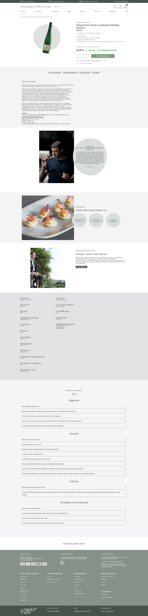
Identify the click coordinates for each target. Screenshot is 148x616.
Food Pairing (84, 72)
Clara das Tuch (24, 594)
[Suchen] (56, 6)
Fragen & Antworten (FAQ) (107, 576)
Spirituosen (55, 11)
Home (21, 16)
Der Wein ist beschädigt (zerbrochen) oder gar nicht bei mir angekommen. (45, 513)
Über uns (23, 11)
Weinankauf (23, 597)
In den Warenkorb (103, 56)
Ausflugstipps (104, 594)
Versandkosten (96, 61)
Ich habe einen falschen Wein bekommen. (35, 518)
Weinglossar (23, 600)
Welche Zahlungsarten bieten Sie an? (33, 487)
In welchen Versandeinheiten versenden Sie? (36, 459)
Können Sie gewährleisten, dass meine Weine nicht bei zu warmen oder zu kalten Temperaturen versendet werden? (58, 473)
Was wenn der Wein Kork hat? (31, 508)
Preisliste (103, 582)
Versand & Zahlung (79, 579)
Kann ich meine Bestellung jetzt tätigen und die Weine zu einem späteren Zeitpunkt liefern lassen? (52, 469)
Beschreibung (55, 72)
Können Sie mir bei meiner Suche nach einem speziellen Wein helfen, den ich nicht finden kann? (52, 421)
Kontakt (103, 585)
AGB (75, 587)
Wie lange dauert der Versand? (32, 444)
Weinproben (113, 11)
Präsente (82, 11)
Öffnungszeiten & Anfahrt (53, 579)
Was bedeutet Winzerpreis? (30, 406)
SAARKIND (22, 587)
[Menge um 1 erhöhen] (87, 56)
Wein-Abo (97, 11)
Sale (69, 11)
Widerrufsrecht (78, 590)
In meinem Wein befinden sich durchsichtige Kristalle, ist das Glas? (43, 523)
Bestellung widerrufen (79, 593)
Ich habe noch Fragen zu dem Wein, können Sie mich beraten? (41, 416)
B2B (126, 11)
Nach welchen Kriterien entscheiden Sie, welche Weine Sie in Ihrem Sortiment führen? (49, 411)
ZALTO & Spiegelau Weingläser (24, 591)
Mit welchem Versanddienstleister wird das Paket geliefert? (40, 449)
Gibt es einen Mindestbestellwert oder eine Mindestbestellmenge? (43, 464)
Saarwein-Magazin (51, 582)
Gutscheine (23, 585)
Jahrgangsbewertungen (107, 597)
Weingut (95, 72)
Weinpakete (23, 579)
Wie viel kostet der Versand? (31, 439)
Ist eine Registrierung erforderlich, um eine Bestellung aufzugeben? (43, 426)
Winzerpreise (77, 576)
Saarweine (38, 11)
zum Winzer (81, 267)
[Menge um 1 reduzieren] (78, 56)
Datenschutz (77, 582)
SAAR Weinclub (24, 576)
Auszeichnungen (70, 72)
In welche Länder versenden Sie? (32, 454)
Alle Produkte (28, 16)
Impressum (77, 585)
